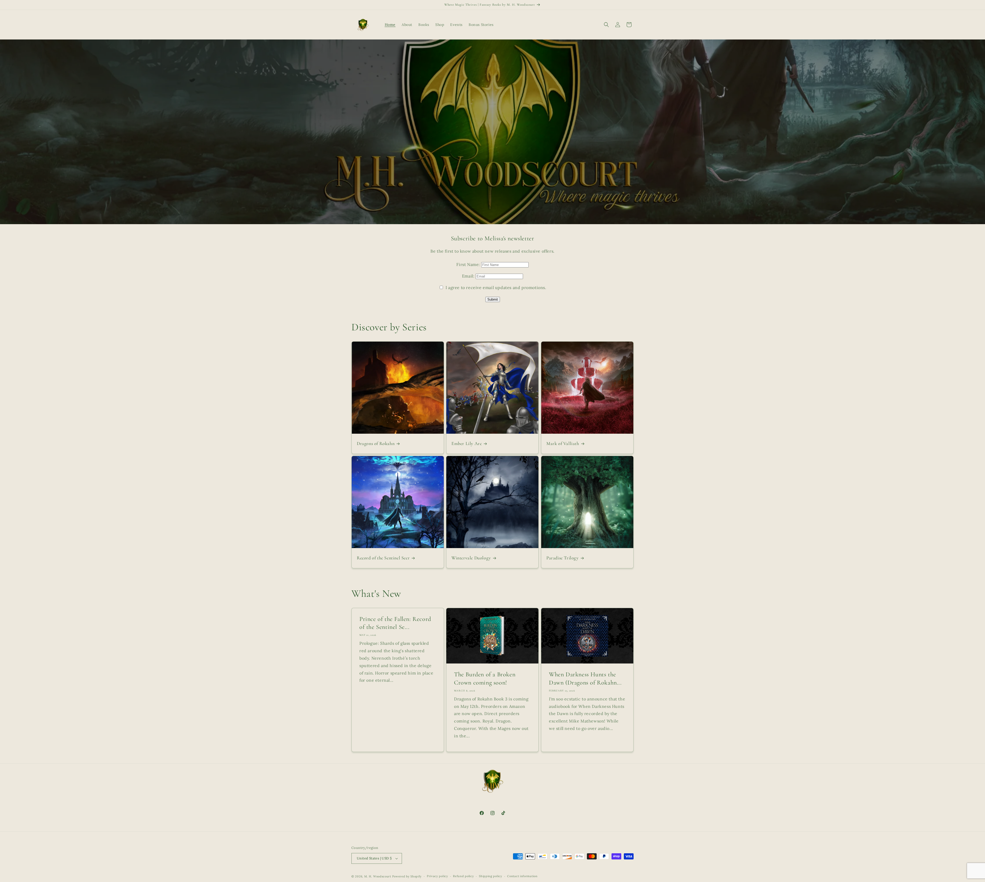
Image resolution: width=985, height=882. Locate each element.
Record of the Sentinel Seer (383, 558)
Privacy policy (437, 876)
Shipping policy (490, 876)
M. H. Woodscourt (377, 876)
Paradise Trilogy (562, 558)
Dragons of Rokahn (376, 443)
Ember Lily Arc (466, 443)
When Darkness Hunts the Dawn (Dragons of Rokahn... (585, 678)
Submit (492, 299)
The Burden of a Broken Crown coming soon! (484, 678)
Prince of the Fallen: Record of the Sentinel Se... (395, 623)
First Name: (468, 264)
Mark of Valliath (562, 443)
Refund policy (463, 876)
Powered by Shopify (407, 876)
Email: (469, 276)
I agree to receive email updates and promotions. (495, 287)
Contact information (522, 876)
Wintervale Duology (471, 558)
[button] (606, 24)
